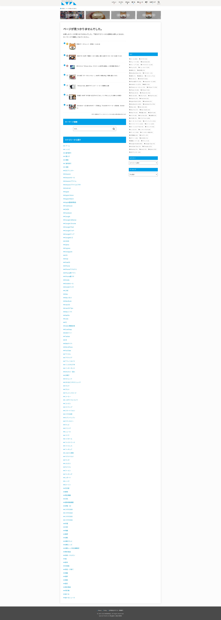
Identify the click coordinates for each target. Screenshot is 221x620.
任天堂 (67, 488)
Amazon (68, 174)
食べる (67, 594)
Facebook (68, 213)
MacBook (68, 301)
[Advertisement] (143, 37)
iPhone (67, 266)
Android (68, 188)
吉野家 (153, 115)
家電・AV (68, 506)
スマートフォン (70, 411)
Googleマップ (69, 234)
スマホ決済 (68, 414)
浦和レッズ (68, 545)
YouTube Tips (136, 146)
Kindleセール (69, 284)
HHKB (67, 241)
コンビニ (68, 403)
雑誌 (66, 580)
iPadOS (67, 262)
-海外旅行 (68, 163)
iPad (66, 259)
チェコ (134, 67)
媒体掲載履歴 (69, 502)
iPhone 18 (135, 90)
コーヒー (68, 396)
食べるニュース (70, 598)
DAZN (67, 209)
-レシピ (67, 149)
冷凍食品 (134, 135)
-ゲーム (67, 146)
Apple (67, 192)
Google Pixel (69, 227)
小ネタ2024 (69, 513)
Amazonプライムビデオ (73, 185)
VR (66, 340)
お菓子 (67, 375)
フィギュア (68, 449)
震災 (66, 584)
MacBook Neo (136, 73)
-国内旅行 (68, 153)
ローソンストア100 (137, 126)
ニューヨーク (144, 67)
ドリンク (68, 428)
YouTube (68, 351)
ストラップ (68, 407)
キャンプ (150, 126)
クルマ (67, 386)
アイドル (68, 354)
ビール (134, 59)
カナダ (144, 59)
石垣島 (67, 566)
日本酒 (142, 70)
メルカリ (68, 463)
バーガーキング (136, 121)
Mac (66, 294)
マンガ (67, 460)
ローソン (68, 485)
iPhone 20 (134, 93)
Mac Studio (145, 110)
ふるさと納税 (69, 453)
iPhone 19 (146, 90)
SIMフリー (68, 333)
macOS (67, 305)
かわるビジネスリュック (73, 382)
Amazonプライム (70, 181)
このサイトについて (71, 400)
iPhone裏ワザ (69, 276)
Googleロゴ (69, 238)
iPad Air (134, 98)
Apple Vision (69, 195)
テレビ (67, 425)
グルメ (67, 389)
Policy (105, 610)
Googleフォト (69, 231)
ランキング (68, 474)
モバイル (68, 467)
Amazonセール (70, 178)
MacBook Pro (149, 104)
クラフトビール (147, 64)
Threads (148, 146)
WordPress (69, 347)
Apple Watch (69, 199)
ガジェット (68, 379)
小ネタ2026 (69, 520)
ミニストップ (150, 76)
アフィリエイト (70, 361)
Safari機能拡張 (70, 326)
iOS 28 (133, 79)
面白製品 (68, 587)
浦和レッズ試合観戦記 (72, 548)
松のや (153, 112)
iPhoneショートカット (138, 87)
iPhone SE (145, 93)
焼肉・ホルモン (70, 555)
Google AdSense (70, 220)
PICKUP (144, 79)
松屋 (143, 112)
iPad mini (145, 98)
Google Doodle (136, 143)
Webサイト (68, 343)
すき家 (134, 118)
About (99, 610)
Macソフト (68, 312)
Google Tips (150, 143)
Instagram (68, 252)
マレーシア (135, 64)
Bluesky (134, 149)
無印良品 (68, 552)
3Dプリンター (69, 171)
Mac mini (143, 107)
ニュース (68, 432)
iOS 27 (143, 95)
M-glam (112, 616)
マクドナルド (69, 456)
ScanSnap (68, 329)
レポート (68, 478)
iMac (133, 107)
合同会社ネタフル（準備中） (116, 610)
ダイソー (134, 138)
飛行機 (67, 591)
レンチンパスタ (145, 129)
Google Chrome (70, 223)
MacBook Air (136, 104)
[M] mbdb (119, 616)
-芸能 (66, 167)
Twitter (67, 336)
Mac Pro (134, 110)
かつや (134, 115)
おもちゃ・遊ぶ (70, 372)
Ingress (67, 248)
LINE (66, 291)
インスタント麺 (147, 132)
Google (67, 216)
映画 (66, 531)
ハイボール (68, 439)
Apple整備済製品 (70, 202)
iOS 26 (134, 95)
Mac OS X (68, 298)
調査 (66, 573)
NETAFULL (108, 613)
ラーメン (68, 471)
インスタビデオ (70, 365)
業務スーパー (135, 141)
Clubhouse (68, 206)
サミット (146, 141)
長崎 (141, 76)
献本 (66, 562)
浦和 (66, 538)
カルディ (144, 135)
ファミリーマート (137, 124)
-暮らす (67, 156)
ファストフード (70, 442)
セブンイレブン (70, 418)
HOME (63, 8)
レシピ (134, 129)
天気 (66, 499)
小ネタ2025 (69, 516)
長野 (133, 70)
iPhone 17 (152, 87)
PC (66, 322)
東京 (133, 76)
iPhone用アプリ (70, 273)
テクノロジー (69, 421)
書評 (66, 534)
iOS (66, 255)
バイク (67, 435)
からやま (143, 115)
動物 (66, 492)
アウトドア (68, 358)
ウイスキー (148, 73)
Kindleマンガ (69, 287)
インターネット (70, 368)
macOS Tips (69, 308)
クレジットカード (70, 393)
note (66, 319)
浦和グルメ (68, 541)
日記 (66, 527)
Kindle (67, 280)
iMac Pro (134, 112)
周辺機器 (68, 495)
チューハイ (135, 62)
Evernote (146, 62)
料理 (66, 524)
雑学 (66, 576)
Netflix (67, 315)
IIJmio (67, 245)
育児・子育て (69, 569)
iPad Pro (153, 95)
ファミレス (68, 446)
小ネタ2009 (69, 509)
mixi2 (143, 149)
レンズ (67, 481)
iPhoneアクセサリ (71, 269)
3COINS (144, 138)
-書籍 (66, 160)
